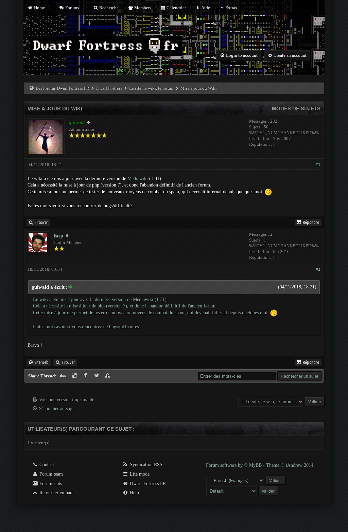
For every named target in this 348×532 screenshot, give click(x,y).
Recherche (108, 7)
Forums (71, 7)
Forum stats (50, 483)
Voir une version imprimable (66, 399)
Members (142, 7)
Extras (231, 7)
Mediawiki (137, 178)
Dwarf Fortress (109, 88)
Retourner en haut (56, 492)
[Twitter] (97, 375)
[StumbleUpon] (108, 375)
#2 (318, 269)
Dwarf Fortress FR (147, 483)
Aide (205, 7)
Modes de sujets (296, 108)
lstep (58, 235)
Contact (46, 464)
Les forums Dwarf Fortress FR (62, 88)
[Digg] (64, 375)
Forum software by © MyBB (234, 465)
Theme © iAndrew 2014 (289, 465)
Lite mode (139, 474)
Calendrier (176, 7)
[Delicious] (75, 375)
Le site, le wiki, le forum (151, 88)
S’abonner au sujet (57, 408)
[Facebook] (86, 375)
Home (39, 7)
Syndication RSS (145, 464)
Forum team (50, 474)
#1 (318, 164)
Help (133, 492)
